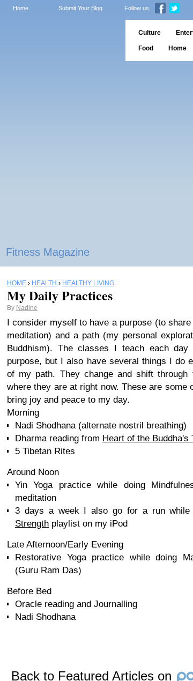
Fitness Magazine (48, 252)
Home (20, 8)
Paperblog (59, 40)
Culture (149, 32)
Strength (32, 524)
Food (145, 48)
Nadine (27, 308)
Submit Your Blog (80, 8)
